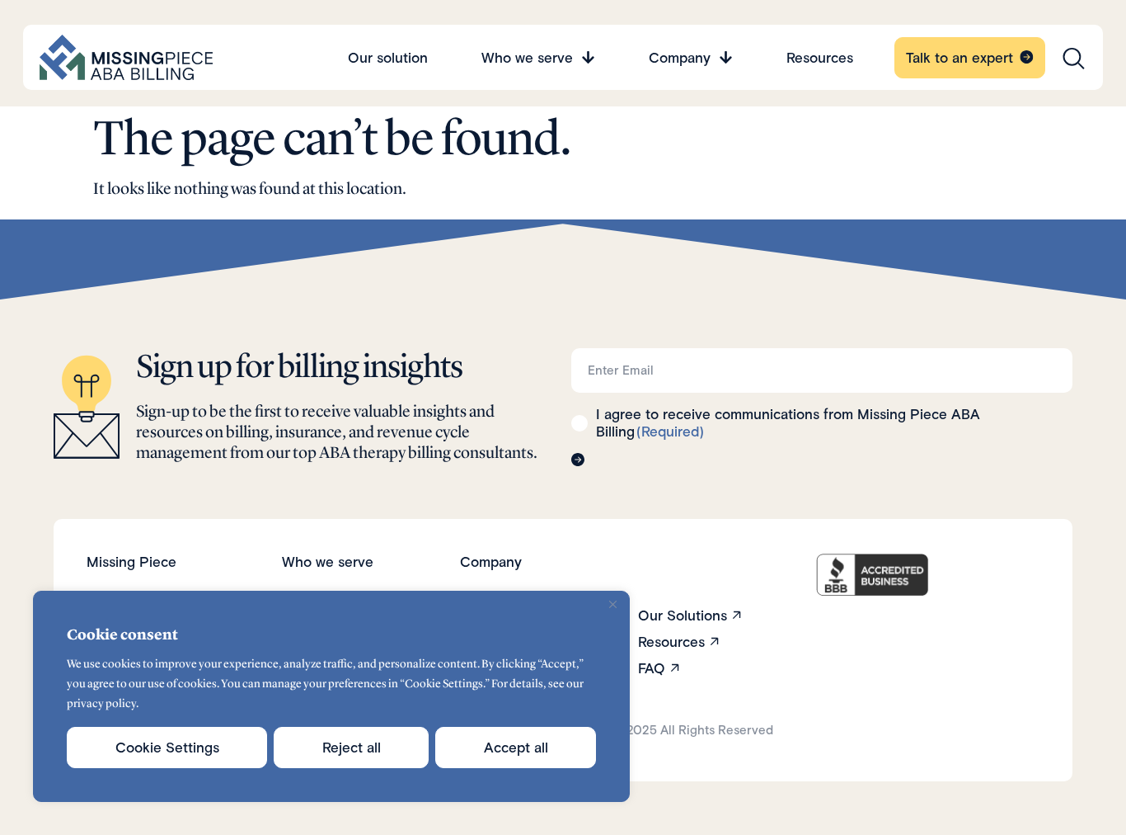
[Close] (612, 605)
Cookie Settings (167, 747)
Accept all (516, 747)
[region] (331, 696)
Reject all (351, 747)
